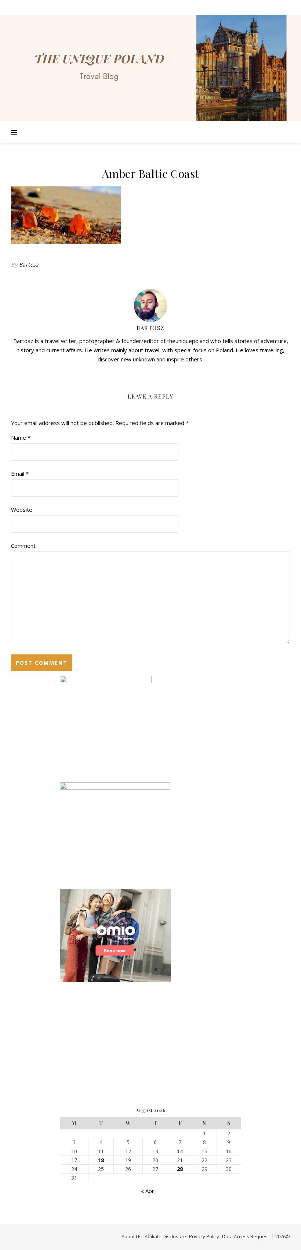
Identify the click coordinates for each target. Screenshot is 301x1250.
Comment (23, 545)
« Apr (147, 1190)
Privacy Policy (204, 1236)
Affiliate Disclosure (165, 1236)
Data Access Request (245, 1236)
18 (101, 1160)
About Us (132, 1236)
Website (21, 509)
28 (180, 1169)
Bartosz (29, 264)
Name (20, 437)
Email (20, 473)
